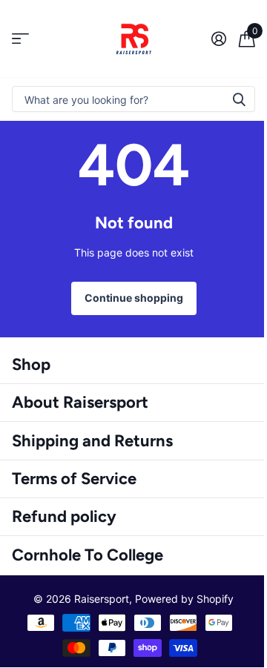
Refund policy (64, 516)
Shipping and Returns (92, 441)
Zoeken (238, 99)
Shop (31, 364)
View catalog (20, 39)
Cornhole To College (87, 555)
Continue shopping (134, 297)
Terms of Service (74, 479)
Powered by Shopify (184, 598)
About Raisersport (80, 402)
